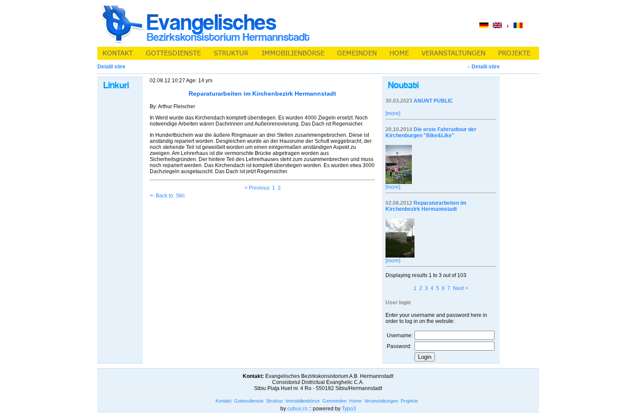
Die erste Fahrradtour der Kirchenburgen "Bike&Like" (430, 132)
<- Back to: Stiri (167, 196)
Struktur (274, 400)
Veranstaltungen (381, 400)
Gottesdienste (248, 400)
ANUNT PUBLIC (433, 101)
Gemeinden (334, 400)
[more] (392, 113)
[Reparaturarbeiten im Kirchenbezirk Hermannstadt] (399, 256)
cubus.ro (297, 409)
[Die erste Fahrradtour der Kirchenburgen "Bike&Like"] (398, 182)
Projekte (409, 400)
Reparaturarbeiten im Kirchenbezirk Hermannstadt (425, 206)
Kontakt (223, 400)
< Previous (257, 188)
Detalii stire (486, 67)
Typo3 (349, 409)
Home (355, 400)
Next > (460, 288)
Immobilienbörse (303, 400)
